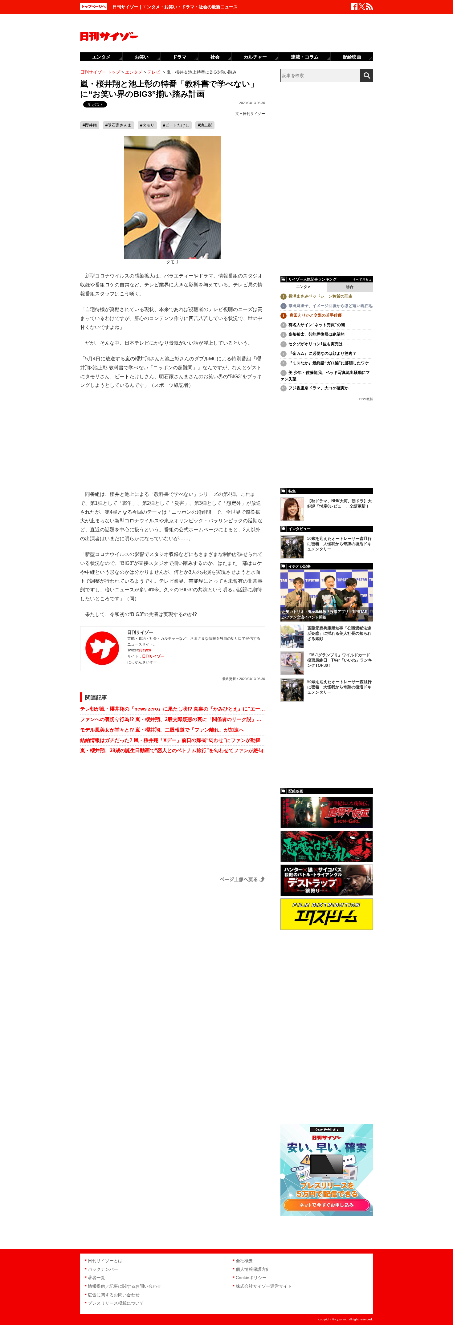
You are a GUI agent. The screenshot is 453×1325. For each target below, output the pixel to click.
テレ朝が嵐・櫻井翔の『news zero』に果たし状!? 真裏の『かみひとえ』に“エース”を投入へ (172, 708)
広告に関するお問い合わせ (114, 1294)
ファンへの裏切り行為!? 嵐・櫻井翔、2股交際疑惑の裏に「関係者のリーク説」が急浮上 (172, 719)
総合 (349, 287)
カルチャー (255, 56)
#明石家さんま (118, 125)
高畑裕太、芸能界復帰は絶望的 (316, 334)
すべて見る (360, 279)
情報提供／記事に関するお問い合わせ (124, 1286)
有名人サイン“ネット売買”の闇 (316, 324)
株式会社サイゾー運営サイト (264, 1286)
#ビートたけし (176, 125)
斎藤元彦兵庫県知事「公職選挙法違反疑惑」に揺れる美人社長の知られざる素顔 (339, 633)
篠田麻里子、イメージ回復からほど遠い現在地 (330, 305)
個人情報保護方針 (253, 1269)
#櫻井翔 (90, 125)
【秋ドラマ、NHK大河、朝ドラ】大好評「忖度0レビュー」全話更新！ (339, 504)
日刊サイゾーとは (105, 1260)
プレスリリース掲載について (116, 1303)
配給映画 (352, 56)
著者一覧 (96, 1277)
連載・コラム (305, 56)
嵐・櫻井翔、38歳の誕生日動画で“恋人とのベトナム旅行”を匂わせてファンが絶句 (171, 750)
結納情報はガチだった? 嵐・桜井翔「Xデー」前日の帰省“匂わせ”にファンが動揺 (170, 740)
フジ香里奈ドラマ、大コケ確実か (318, 388)
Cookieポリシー (251, 1277)
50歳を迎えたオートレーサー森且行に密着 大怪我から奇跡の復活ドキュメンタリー (339, 543)
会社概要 (244, 1260)
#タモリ (147, 125)
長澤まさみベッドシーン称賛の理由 (320, 296)
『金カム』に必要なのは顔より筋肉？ (322, 353)
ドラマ (179, 56)
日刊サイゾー (254, 113)
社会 (215, 56)
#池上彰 (205, 125)
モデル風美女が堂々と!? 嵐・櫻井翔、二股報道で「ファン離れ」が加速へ (162, 729)
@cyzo (145, 650)
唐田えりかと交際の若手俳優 (315, 315)
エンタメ (303, 287)
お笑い (142, 56)
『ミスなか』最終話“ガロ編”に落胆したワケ (328, 363)
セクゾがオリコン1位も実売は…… (319, 344)
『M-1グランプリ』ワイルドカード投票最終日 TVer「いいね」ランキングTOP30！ (339, 660)
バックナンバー (103, 1269)
